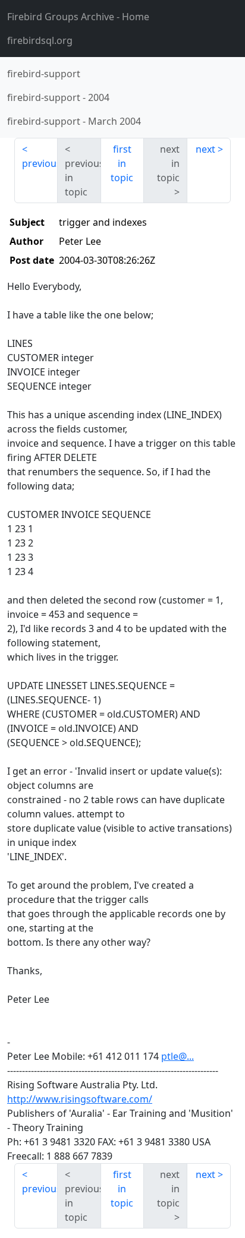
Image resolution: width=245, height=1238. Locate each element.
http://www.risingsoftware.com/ (79, 1099)
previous (40, 163)
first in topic (122, 163)
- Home (78, 16)
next (205, 149)
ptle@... (177, 1056)
